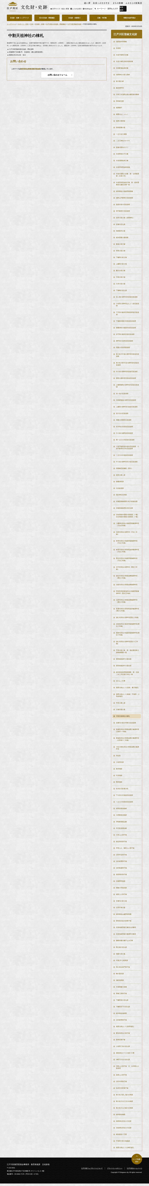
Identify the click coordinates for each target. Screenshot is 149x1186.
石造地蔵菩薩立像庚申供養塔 (126, 934)
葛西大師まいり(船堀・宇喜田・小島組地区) (128, 695)
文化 (31, 24)
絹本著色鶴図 (120, 1114)
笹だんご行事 (120, 681)
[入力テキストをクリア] (117, 8)
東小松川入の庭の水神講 (124, 1108)
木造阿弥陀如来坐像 (123, 167)
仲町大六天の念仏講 (123, 1059)
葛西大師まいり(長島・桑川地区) (127, 687)
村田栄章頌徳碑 (121, 808)
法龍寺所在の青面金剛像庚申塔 (126, 584)
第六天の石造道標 (122, 413)
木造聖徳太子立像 (122, 154)
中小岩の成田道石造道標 (124, 433)
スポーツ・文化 (23, 24)
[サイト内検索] (95, 8)
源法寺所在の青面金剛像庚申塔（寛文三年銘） (126, 577)
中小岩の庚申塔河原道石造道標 (126, 371)
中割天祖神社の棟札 (123, 716)
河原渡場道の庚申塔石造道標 (126, 400)
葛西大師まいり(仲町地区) (125, 1147)
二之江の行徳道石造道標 (124, 455)
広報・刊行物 (102, 18)
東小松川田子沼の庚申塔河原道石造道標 (127, 364)
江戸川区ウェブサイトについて (92, 1168)
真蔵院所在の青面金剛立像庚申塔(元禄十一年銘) (127, 730)
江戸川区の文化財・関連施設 (56, 24)
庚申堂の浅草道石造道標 (124, 341)
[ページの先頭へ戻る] (136, 1159)
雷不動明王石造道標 (123, 211)
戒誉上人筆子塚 (121, 894)
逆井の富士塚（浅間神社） (125, 218)
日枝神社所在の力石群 (123, 1128)
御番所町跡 (120, 481)
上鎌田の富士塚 (121, 264)
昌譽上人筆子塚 (121, 1075)
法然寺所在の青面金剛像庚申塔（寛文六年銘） (126, 601)
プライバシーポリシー (114, 1168)
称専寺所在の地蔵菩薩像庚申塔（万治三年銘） (126, 542)
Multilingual (88, 9)
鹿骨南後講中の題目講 (123, 665)
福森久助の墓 (120, 954)
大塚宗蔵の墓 (120, 709)
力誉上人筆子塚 (121, 835)
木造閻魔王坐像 (121, 987)
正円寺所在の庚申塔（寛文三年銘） (126, 568)
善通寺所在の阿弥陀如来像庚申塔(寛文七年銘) (127, 610)
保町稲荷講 (120, 980)
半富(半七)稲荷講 (122, 960)
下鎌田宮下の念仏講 (123, 1006)
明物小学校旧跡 (121, 888)
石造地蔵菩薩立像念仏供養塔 (126, 927)
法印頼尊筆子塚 (121, 1020)
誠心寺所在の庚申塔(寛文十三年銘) (127, 643)
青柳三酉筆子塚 (121, 993)
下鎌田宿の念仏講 (122, 1000)
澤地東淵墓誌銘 (121, 822)
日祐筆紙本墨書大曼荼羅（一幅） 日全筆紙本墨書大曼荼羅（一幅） (128, 516)
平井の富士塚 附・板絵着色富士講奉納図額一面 (127, 651)
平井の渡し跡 (120, 703)
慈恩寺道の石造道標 (123, 204)
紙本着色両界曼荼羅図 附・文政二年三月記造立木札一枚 (127, 673)
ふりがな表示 (76, 9)
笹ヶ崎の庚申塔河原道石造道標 (126, 297)
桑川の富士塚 (120, 270)
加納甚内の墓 (120, 231)
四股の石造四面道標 (123, 347)
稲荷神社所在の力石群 (123, 1121)
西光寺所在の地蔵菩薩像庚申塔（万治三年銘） (126, 559)
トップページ (11, 24)
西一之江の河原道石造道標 (125, 440)
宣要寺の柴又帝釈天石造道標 (126, 723)
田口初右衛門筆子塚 (123, 967)
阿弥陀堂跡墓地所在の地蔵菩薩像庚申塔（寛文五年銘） (127, 592)
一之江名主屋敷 (121, 134)
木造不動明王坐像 (122, 55)
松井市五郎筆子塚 (122, 1088)
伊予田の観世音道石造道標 (125, 334)
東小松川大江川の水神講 (124, 1101)
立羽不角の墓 (120, 907)
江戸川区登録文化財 (74, 24)
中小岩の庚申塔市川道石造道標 (126, 462)
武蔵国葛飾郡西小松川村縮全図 (126, 501)
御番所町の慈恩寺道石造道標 (126, 328)
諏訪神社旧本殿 (121, 495)
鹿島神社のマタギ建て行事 (125, 1053)
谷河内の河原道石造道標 (124, 426)
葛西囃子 (119, 108)
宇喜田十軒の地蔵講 (123, 1141)
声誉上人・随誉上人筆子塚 (125, 848)
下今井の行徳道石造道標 (124, 795)
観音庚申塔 (120, 88)
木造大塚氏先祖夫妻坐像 (124, 61)
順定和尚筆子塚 (121, 841)
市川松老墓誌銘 (121, 828)
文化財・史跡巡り (74, 18)
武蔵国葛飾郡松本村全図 (124, 508)
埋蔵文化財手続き (129, 18)
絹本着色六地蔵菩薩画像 (124, 191)
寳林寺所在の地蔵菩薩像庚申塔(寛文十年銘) (128, 634)
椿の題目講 (120, 973)
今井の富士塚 (120, 284)
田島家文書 (120, 101)
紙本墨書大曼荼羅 (122, 237)
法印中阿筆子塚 (121, 1081)
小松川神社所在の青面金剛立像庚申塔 (127, 748)
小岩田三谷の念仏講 (123, 1046)
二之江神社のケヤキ (123, 141)
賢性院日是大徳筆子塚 (123, 921)
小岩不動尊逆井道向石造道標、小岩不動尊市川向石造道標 (127, 447)
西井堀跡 (119, 782)
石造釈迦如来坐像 (122, 68)
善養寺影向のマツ (122, 147)
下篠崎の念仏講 (121, 290)
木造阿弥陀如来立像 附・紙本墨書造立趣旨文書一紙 (127, 183)
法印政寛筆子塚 (121, 861)
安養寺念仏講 (120, 224)
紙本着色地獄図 (121, 1013)
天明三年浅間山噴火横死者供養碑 (127, 94)
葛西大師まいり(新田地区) (125, 1026)
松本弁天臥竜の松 (122, 789)
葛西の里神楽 (120, 121)
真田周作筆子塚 (121, 874)
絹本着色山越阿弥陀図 (123, 914)
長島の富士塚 (120, 251)
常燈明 (118, 48)
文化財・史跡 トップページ (19, 18)
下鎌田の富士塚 (121, 257)
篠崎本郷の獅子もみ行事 (124, 940)
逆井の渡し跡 (120, 475)
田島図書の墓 (120, 127)
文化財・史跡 (39, 24)
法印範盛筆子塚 (121, 868)
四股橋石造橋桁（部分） (124, 468)
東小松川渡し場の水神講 (124, 1095)
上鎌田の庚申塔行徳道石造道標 (126, 407)
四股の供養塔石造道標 (123, 420)
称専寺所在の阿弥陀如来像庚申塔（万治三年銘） (127, 551)
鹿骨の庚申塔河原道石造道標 (126, 378)
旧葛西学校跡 (120, 881)
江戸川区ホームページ (134, 1168)
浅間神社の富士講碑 (123, 74)
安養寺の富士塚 (121, 901)
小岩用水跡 (120, 762)
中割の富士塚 (120, 277)
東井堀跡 (119, 769)
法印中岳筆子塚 (121, 855)
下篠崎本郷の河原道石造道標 (126, 321)
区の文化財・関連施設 (47, 18)
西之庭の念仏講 (121, 947)
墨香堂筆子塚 (120, 1040)
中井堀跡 (119, 775)
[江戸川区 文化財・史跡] (27, 6)
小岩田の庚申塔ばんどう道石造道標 (127, 305)
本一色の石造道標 (122, 393)
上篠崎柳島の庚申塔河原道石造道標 (127, 386)
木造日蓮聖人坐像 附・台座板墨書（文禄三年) (127, 175)
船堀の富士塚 (120, 244)
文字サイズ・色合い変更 (60, 9)
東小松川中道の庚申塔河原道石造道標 (127, 355)
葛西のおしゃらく (122, 114)
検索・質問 (122, 8)
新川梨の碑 (120, 81)
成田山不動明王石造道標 (124, 198)
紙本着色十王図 (121, 1134)
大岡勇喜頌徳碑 (121, 815)
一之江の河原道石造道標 (124, 802)
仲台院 (118, 755)
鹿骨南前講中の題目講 (123, 659)
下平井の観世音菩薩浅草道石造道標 (127, 313)
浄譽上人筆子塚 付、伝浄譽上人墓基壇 (127, 1067)
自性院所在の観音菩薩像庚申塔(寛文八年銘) (128, 625)
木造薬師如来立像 (122, 160)
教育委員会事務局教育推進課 (30, 69)
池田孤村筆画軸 (121, 41)
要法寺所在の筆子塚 (123, 1033)
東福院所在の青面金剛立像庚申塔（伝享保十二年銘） (127, 739)
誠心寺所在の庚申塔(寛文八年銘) (127, 617)
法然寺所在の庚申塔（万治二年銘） (126, 533)
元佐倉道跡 (120, 488)
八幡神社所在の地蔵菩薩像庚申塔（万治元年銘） (127, 524)
